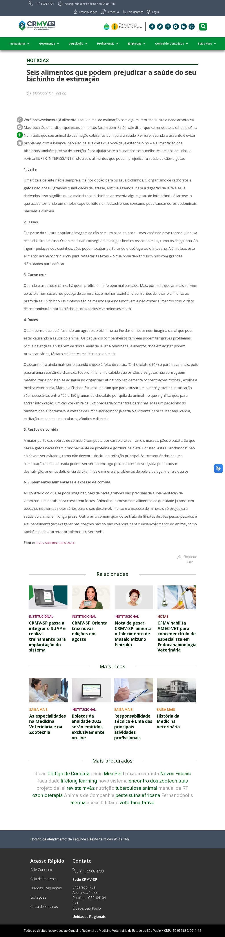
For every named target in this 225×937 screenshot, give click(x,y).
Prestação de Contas (130, 27)
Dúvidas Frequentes (46, 888)
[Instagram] (168, 26)
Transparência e (128, 24)
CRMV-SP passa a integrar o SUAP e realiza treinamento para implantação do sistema (47, 636)
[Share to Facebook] (20, 120)
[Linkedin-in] (184, 26)
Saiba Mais (38, 710)
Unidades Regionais (89, 916)
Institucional (41, 617)
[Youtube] (176, 26)
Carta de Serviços (44, 906)
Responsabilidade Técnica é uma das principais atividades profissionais (133, 727)
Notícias (38, 60)
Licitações (38, 897)
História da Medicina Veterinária (168, 721)
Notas (163, 617)
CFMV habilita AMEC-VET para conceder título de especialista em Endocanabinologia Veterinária (177, 636)
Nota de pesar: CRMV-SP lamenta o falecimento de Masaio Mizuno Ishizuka (133, 634)
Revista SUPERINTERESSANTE (55, 543)
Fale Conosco (41, 869)
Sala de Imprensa (44, 879)
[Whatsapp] (192, 26)
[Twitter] (160, 26)
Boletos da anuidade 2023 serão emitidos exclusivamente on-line (88, 727)
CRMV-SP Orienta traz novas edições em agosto (89, 631)
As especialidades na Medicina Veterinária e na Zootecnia (47, 724)
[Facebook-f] (152, 26)
